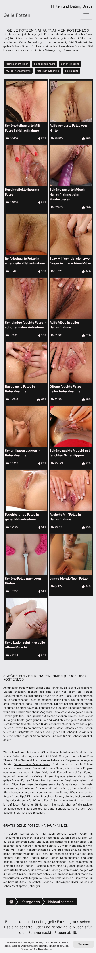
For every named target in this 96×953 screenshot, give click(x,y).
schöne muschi (70, 63)
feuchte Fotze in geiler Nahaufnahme (27, 736)
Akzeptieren (83, 944)
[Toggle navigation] (86, 15)
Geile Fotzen (17, 15)
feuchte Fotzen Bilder (34, 724)
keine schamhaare (44, 63)
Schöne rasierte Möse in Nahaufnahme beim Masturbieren (68, 194)
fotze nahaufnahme (48, 70)
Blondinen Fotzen (52, 796)
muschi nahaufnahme (18, 70)
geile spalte (71, 70)
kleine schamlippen (17, 63)
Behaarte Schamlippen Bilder (60, 882)
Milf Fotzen (18, 849)
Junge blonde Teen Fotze (69, 578)
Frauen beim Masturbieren (32, 764)
